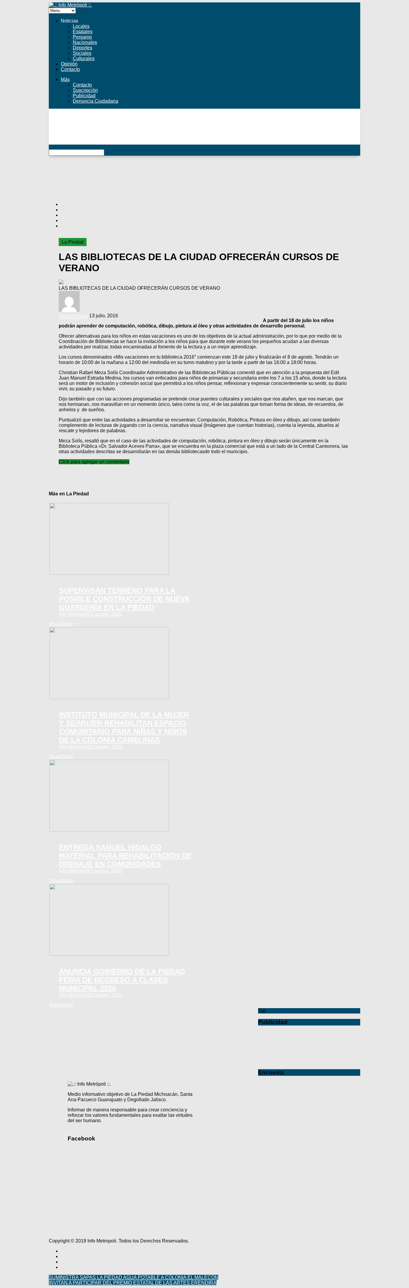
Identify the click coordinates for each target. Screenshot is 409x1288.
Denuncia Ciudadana (95, 101)
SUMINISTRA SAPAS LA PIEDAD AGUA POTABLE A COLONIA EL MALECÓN (133, 1277)
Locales (81, 26)
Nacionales (85, 42)
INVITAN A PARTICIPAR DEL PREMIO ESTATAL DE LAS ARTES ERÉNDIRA (132, 1282)
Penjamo (82, 37)
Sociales (82, 53)
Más (65, 79)
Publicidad (84, 95)
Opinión (69, 63)
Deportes (82, 47)
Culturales (84, 58)
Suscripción (85, 90)
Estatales (83, 31)
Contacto (70, 69)
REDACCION (73, 316)
